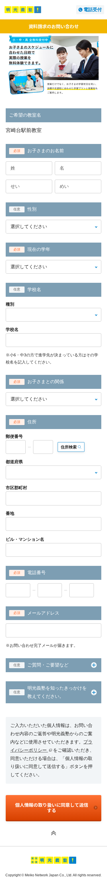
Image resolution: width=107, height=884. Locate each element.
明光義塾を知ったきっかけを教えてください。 (50, 692)
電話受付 (93, 9)
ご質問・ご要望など (40, 665)
